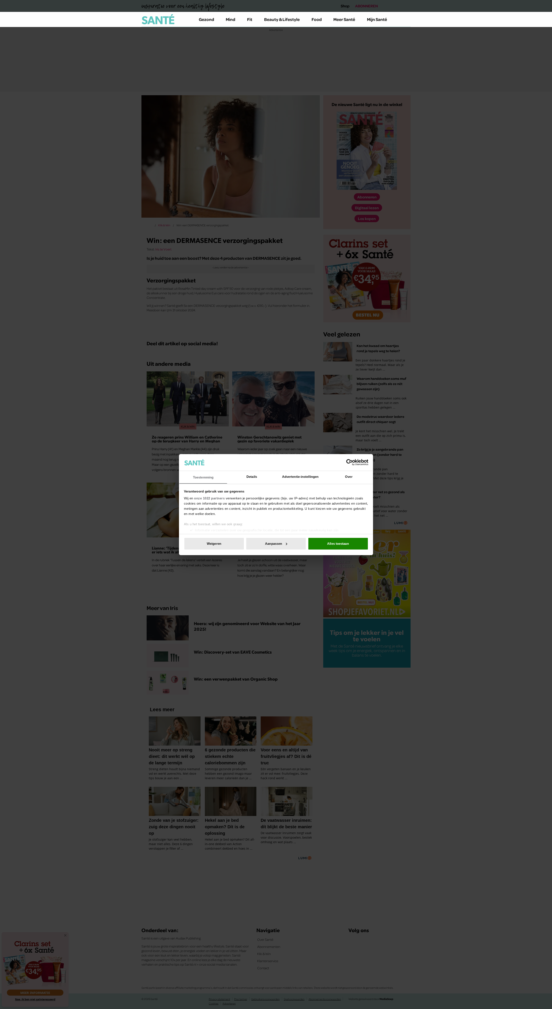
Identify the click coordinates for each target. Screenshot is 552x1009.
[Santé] (158, 19)
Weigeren (214, 543)
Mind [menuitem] (230, 19)
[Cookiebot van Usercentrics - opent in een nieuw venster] (349, 462)
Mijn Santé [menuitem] (377, 19)
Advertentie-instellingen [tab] (300, 476)
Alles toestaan (338, 543)
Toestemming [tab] (203, 477)
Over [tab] (348, 476)
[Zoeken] (407, 19)
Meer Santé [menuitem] (344, 19)
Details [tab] (251, 476)
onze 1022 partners (209, 498)
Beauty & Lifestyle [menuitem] (282, 19)
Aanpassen (273, 543)
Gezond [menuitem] (206, 19)
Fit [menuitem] (249, 19)
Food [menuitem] (317, 19)
